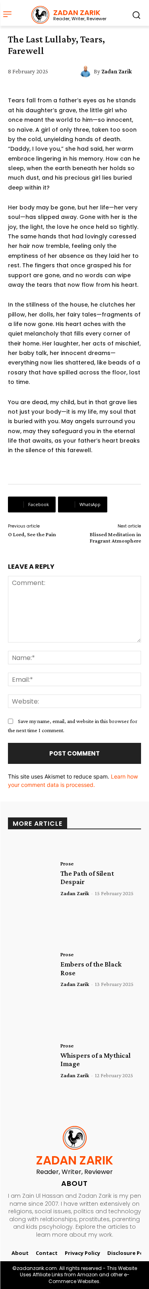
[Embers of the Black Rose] (31, 968)
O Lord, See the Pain (32, 534)
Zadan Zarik (116, 71)
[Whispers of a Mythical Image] (31, 1060)
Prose (67, 863)
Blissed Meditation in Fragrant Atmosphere (115, 537)
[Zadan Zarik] (86, 71)
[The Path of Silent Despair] (31, 878)
